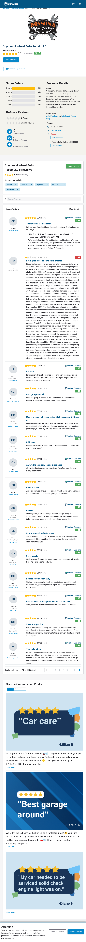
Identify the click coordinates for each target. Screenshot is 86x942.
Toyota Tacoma (13, 587)
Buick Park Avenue (13, 401)
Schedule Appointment (16, 69)
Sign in (73, 4)
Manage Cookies (58, 932)
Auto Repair (65, 116)
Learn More (10, 767)
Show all (10, 689)
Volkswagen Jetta (13, 519)
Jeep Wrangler (13, 230)
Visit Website (56, 130)
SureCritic (5, 9)
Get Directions (57, 146)
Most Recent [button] (74, 209)
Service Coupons (20, 689)
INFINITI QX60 (13, 471)
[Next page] (79, 670)
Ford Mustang (13, 494)
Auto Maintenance (17, 9)
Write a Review (11, 60)
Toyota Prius (13, 380)
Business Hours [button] (57, 138)
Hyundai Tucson (13, 451)
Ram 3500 (13, 565)
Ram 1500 (13, 610)
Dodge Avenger (13, 426)
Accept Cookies (76, 932)
